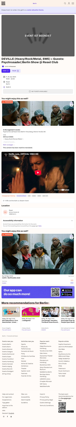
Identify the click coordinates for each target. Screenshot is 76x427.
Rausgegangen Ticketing (8, 195)
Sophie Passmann (64, 344)
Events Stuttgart (7, 371)
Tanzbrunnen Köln (46, 351)
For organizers (7, 397)
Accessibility (25, 397)
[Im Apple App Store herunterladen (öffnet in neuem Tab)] (66, 290)
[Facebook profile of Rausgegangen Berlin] (7, 416)
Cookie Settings (45, 402)
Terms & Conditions (47, 405)
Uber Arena (43, 353)
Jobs (3, 410)
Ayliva (60, 351)
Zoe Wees (61, 349)
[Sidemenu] (73, 3)
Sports (23, 344)
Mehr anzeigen (8, 145)
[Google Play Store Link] (70, 411)
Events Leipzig (7, 366)
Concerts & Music (21, 195)
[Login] (69, 3)
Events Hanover (7, 364)
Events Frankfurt (8, 359)
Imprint (42, 394)
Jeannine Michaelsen (65, 347)
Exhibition (24, 366)
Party (23, 354)
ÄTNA (60, 366)
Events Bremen (7, 349)
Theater (23, 368)
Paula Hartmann (64, 371)
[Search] (65, 3)
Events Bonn (6, 347)
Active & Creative (27, 363)
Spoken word (25, 371)
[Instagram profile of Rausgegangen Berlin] (3, 416)
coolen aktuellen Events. (35, 10)
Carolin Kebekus (64, 361)
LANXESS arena (45, 379)
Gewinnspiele (25, 400)
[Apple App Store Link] (62, 411)
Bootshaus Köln (45, 365)
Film (22, 358)
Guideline (24, 402)
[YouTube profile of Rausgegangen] (11, 416)
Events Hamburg (8, 361)
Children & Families (28, 356)
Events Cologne (7, 351)
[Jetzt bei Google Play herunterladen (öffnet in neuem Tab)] (66, 294)
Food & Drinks (26, 376)
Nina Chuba (62, 363)
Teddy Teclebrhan (64, 358)
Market (23, 361)
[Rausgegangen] (3, 3)
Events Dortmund (8, 354)
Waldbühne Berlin (46, 372)
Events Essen (6, 356)
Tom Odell (61, 376)
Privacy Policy (44, 397)
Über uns (24, 394)
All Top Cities (6, 374)
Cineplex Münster (46, 381)
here (40, 226)
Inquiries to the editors (7, 406)
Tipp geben (6, 402)
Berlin (4, 336)
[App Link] (62, 406)
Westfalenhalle (45, 386)
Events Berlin (6, 344)
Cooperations (6, 400)
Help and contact (8, 394)
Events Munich (7, 369)
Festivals (24, 373)
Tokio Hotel (62, 373)
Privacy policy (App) (46, 400)
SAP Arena (43, 384)
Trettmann (62, 368)
